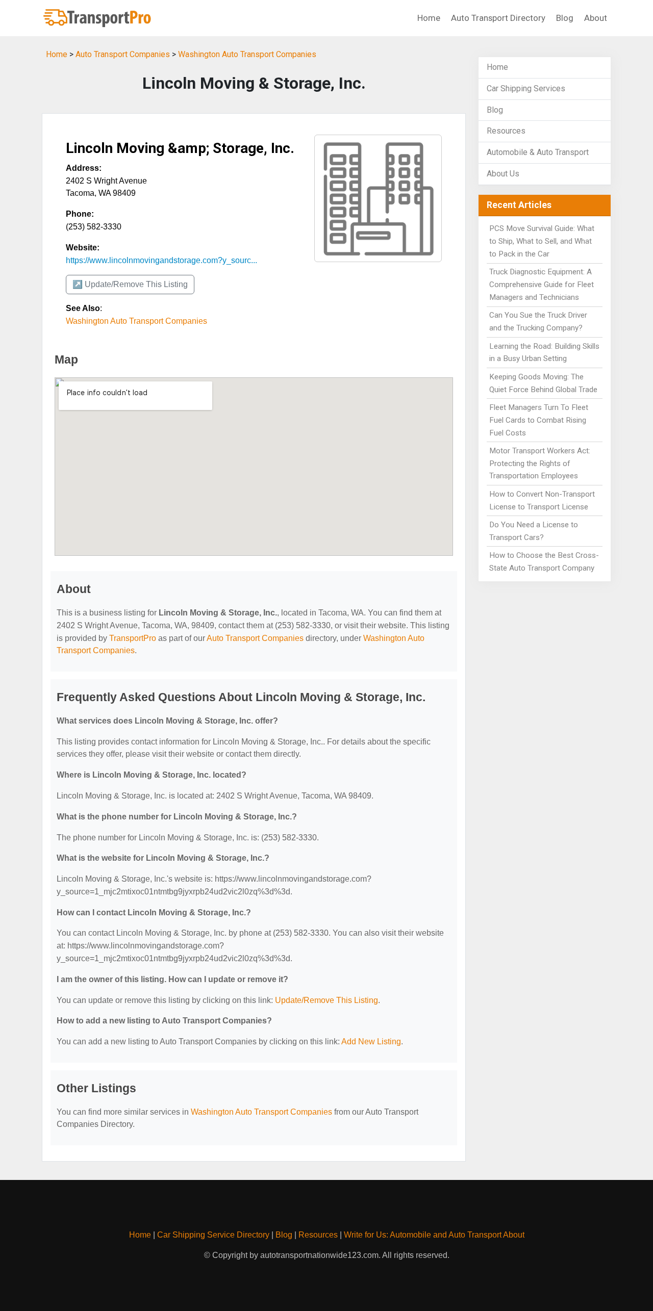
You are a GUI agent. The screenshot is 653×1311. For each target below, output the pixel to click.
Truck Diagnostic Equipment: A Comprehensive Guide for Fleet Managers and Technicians (541, 284)
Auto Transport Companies (123, 54)
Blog (564, 18)
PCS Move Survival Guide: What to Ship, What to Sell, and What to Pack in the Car (541, 241)
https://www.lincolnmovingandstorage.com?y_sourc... (161, 260)
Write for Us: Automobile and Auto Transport (422, 1234)
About (595, 18)
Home (428, 18)
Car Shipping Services (526, 88)
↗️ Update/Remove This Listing (130, 284)
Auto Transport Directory (498, 18)
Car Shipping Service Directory (213, 1234)
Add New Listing (371, 1041)
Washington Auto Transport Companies (247, 54)
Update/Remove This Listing (326, 1000)
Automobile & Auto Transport (538, 152)
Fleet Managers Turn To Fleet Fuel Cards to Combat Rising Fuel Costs (538, 420)
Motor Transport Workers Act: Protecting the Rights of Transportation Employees (539, 463)
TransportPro (132, 638)
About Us (503, 173)
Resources (506, 131)
